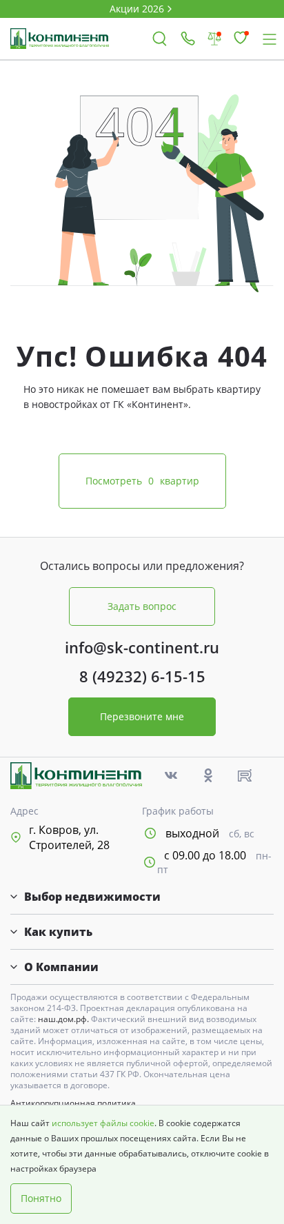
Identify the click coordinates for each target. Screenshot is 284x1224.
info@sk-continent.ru (142, 647)
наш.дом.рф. (64, 1019)
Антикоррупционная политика (73, 1103)
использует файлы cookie (103, 1123)
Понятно (41, 1198)
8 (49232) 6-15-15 (142, 676)
